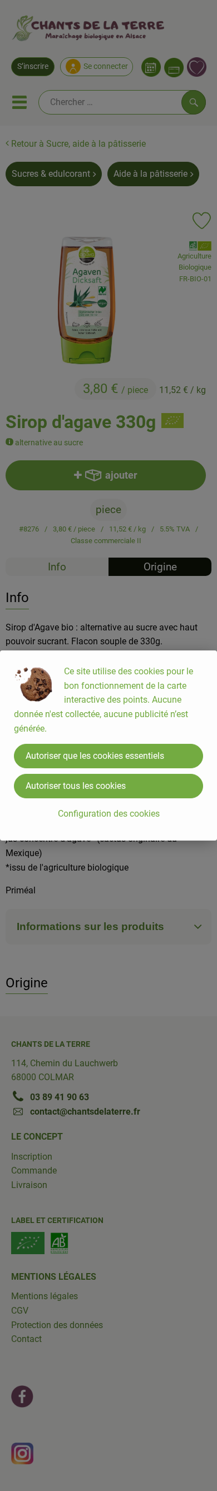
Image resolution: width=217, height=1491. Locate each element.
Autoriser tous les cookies (76, 786)
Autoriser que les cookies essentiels (95, 756)
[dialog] (108, 745)
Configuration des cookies (109, 813)
